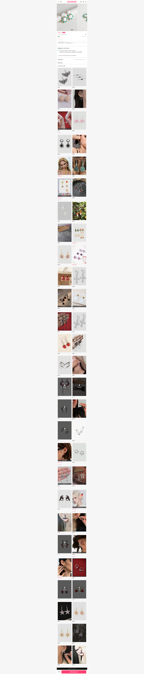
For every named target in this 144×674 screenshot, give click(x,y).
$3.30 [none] (73, 130)
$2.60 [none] (73, 197)
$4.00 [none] (59, 308)
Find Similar (74, 671)
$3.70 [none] (59, 375)
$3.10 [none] (73, 308)
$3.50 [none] (59, 154)
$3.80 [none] (73, 418)
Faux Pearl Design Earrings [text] (62, 34)
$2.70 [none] (59, 87)
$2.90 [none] (59, 264)
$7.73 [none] (73, 509)
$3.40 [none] (59, 509)
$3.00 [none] (59, 286)
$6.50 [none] (73, 375)
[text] (72, 17)
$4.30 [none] (73, 154)
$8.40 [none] (73, 599)
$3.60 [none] (73, 87)
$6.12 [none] (59, 462)
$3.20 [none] (59, 108)
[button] (58, 1)
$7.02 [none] (59, 577)
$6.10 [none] (59, 440)
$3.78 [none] (73, 264)
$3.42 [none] (73, 242)
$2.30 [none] (73, 108)
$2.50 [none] (73, 221)
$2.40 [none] (59, 353)
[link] (81, 1)
